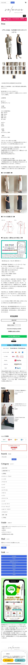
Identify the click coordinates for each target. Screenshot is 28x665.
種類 (14, 323)
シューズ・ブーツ (6, 503)
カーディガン (5, 490)
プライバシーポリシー (6, 532)
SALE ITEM (4, 468)
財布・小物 (4, 514)
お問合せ (4, 530)
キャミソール (5, 498)
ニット (3, 487)
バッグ (3, 501)
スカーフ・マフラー (6, 509)
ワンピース (4, 481)
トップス (4, 479)
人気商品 (4, 473)
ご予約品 (4, 517)
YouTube (14, 566)
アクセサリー (5, 512)
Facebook (14, 564)
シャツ (3, 484)
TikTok (14, 569)
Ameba (14, 574)
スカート (4, 492)
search (12, 2)
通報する (14, 339)
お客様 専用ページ (6, 470)
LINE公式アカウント (14, 561)
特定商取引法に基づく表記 (7, 534)
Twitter (14, 558)
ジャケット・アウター (6, 476)
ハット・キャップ (6, 506)
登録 (4, 547)
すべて (4, 439)
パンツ (3, 495)
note (14, 572)
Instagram (14, 556)
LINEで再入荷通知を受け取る (14, 336)
